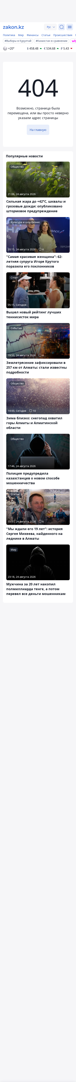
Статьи (46, 35)
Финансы (33, 35)
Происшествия (62, 35)
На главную (38, 130)
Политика (9, 35)
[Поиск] (61, 27)
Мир (21, 35)
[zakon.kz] (13, 27)
